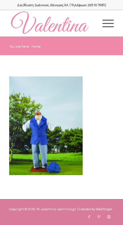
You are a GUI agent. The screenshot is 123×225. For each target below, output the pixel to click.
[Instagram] (109, 217)
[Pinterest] (99, 217)
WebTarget (104, 208)
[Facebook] (89, 217)
